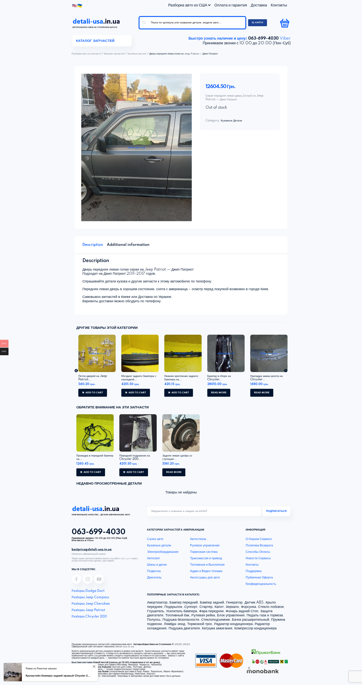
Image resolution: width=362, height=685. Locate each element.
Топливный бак (177, 615)
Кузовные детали (137, 54)
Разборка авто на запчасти (86, 54)
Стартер (205, 607)
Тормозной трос (199, 624)
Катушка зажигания (217, 628)
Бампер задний (212, 602)
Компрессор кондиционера (255, 628)
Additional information (128, 245)
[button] (76, 370)
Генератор (234, 602)
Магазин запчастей (114, 54)
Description (92, 245)
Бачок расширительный (250, 620)
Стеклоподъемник (215, 620)
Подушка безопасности (181, 620)
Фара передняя (211, 611)
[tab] (92, 245)
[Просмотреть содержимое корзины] (285, 23)
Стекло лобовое (271, 607)
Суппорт (190, 607)
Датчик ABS (254, 602)
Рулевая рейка (203, 615)
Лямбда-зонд (174, 624)
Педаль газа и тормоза (265, 615)
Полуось (153, 620)
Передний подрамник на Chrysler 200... (134, 457)
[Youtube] (99, 579)
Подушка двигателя (184, 628)
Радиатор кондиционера (233, 624)
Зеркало (232, 607)
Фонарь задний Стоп (242, 611)
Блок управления (231, 615)
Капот (219, 607)
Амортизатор (157, 602)
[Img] (76, 579)
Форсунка (248, 607)
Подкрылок (173, 607)
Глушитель (155, 611)
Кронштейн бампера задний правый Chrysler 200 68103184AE (58, 675)
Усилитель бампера (181, 611)
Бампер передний (183, 602)
